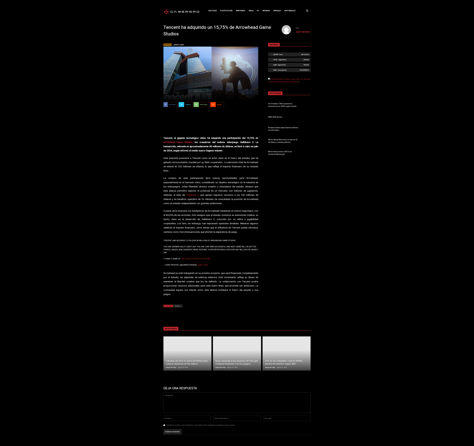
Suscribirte (304, 70)
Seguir (306, 60)
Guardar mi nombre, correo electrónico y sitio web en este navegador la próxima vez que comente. (201, 425)
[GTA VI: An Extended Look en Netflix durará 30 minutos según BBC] (287, 353)
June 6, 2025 (202, 265)
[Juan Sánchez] (289, 29)
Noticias (167, 45)
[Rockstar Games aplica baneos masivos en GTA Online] (306, 129)
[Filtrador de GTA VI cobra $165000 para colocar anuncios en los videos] (187, 353)
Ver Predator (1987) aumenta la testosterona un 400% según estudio (282, 105)
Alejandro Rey (171, 367)
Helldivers (178, 306)
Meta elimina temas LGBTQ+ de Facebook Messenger (280, 153)
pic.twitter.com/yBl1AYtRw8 (196, 258)
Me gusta (305, 54)
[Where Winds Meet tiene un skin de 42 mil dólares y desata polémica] (306, 141)
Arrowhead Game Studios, (178, 142)
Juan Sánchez (303, 31)
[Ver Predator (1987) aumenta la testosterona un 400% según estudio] (306, 105)
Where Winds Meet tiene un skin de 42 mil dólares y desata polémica (282, 141)
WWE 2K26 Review (275, 117)
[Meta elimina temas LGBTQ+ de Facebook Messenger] (306, 153)
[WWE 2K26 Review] (306, 117)
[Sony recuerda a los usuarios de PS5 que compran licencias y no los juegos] (237, 353)
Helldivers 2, (192, 195)
